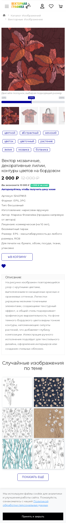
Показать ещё (33, 477)
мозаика (24, 149)
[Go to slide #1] (10, 115)
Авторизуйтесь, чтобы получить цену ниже (28, 189)
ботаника (42, 149)
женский (50, 132)
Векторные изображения (25, 19)
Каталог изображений (26, 15)
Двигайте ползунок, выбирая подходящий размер (31, 93)
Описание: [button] (13, 277)
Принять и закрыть (33, 516)
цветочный (27, 141)
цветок (8, 141)
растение (47, 141)
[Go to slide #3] (48, 115)
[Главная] (4, 15)
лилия (8, 149)
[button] (42, 6)
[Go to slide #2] (29, 115)
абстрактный (30, 132)
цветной (9, 132)
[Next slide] (59, 66)
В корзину (18, 257)
